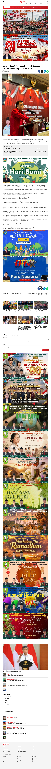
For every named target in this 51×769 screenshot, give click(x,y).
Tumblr (20, 758)
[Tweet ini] (42, 71)
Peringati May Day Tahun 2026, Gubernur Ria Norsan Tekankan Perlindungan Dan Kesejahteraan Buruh (40, 327)
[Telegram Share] (45, 71)
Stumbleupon (35, 758)
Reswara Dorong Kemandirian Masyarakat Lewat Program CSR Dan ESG (25, 150)
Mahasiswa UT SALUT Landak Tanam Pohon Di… (17, 728)
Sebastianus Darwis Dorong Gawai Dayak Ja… (16, 723)
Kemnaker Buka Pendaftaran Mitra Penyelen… (12, 671)
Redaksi (19, 746)
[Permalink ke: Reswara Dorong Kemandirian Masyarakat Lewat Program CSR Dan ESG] (25, 305)
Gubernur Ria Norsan (8, 711)
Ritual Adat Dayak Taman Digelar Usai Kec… (16, 738)
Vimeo (5, 761)
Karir (18, 748)
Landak (13, 732)
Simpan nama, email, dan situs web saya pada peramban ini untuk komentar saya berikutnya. (20, 347)
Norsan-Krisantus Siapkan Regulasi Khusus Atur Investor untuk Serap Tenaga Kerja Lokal (38, 293)
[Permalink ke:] (3, 71)
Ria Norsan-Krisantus (25, 283)
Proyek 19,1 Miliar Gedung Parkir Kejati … (16, 680)
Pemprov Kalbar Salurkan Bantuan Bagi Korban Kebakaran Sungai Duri (17, 7)
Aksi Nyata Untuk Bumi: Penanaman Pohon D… (17, 733)
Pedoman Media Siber (21, 751)
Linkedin (20, 761)
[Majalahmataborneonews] (25, 1)
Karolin (6, 702)
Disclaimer (19, 749)
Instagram (20, 760)
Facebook (5, 756)
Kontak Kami (34, 749)
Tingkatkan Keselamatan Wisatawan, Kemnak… (17, 685)
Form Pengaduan (6, 751)
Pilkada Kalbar (7, 709)
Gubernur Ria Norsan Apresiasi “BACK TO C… (16, 675)
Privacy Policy (5, 749)
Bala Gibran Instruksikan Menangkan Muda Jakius (12, 293)
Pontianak (6, 698)
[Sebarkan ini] (39, 71)
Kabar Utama (9, 727)
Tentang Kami (5, 748)
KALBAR (5, 700)
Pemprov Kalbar (7, 707)
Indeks (4, 746)
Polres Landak (7, 696)
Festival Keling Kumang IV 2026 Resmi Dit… (16, 718)
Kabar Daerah (9, 679)
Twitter (20, 756)
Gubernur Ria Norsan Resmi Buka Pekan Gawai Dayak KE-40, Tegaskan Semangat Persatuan (40, 150)
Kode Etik (34, 746)
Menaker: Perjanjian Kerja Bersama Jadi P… (16, 690)
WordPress (6, 760)
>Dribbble (35, 760)
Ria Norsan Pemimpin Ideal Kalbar (14, 283)
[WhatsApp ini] (47, 71)
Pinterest (34, 756)
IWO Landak (6, 704)
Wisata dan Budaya (10, 717)
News (3, 670)
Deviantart (35, 761)
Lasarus (4, 283)
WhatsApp (5, 758)
